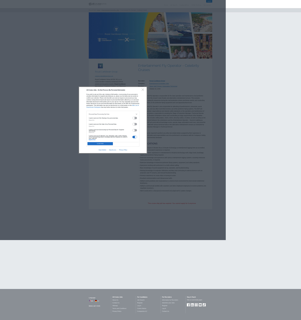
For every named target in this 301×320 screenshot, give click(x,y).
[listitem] (113, 114)
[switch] (134, 118)
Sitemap (115, 305)
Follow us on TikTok (204, 304)
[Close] (143, 90)
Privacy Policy (123, 150)
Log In (139, 305)
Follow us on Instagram (196, 304)
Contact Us (115, 303)
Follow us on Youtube (200, 304)
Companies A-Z (142, 311)
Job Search (141, 300)
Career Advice (141, 308)
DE (98, 301)
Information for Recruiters (170, 300)
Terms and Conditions (119, 308)
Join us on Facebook (188, 304)
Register (140, 303)
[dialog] (113, 120)
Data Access (112, 150)
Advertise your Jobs (168, 303)
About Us (115, 300)
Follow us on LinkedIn (192, 304)
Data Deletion (102, 150)
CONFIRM (100, 143)
